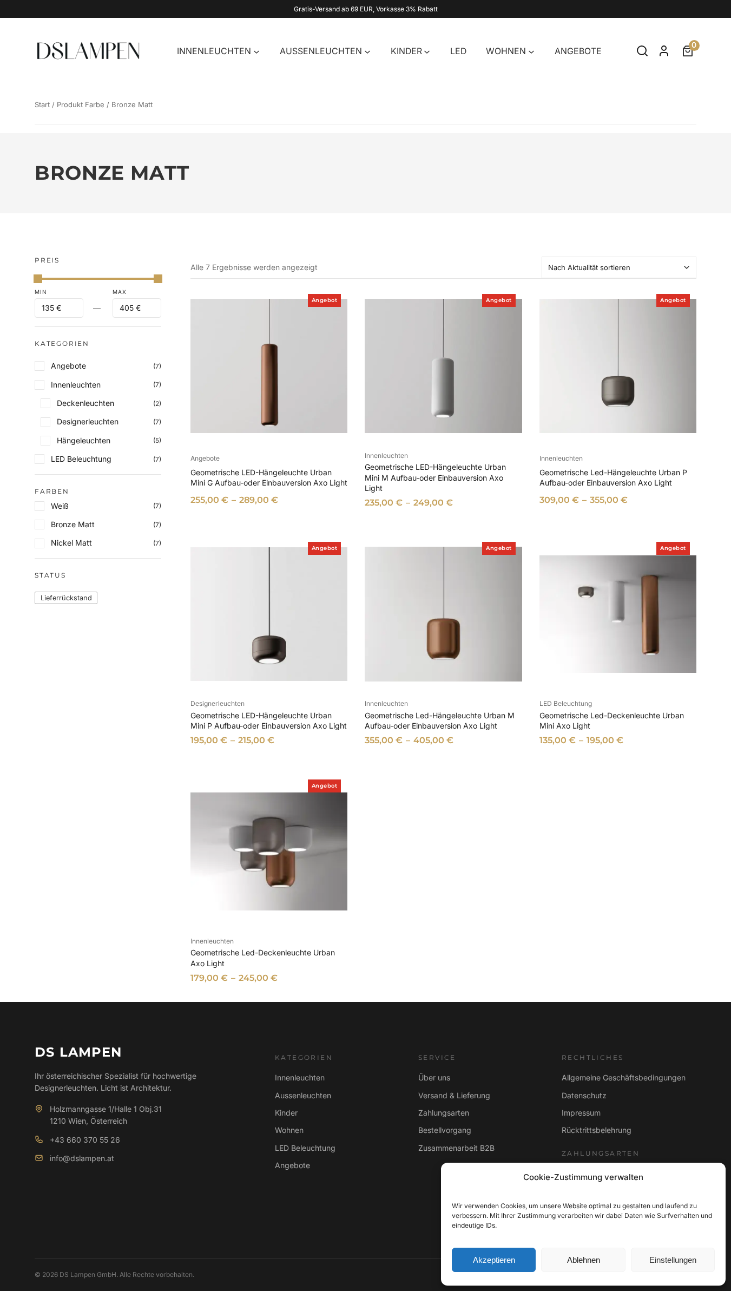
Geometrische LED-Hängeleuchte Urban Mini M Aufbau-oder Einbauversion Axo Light (435, 477)
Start (42, 104)
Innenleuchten (386, 455)
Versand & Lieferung (454, 1095)
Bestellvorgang (444, 1130)
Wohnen (289, 1130)
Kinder (286, 1112)
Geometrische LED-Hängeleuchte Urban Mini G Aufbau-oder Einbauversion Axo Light (268, 478)
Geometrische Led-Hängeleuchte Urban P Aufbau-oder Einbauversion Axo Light (613, 478)
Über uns (434, 1077)
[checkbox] (66, 598)
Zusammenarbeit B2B (456, 1147)
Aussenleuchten (303, 1095)
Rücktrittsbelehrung (596, 1130)
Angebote (205, 458)
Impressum (581, 1112)
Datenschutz (584, 1095)
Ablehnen (583, 1259)
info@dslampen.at (82, 1158)
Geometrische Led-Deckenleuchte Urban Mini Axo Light (611, 721)
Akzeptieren (494, 1259)
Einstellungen (672, 1259)
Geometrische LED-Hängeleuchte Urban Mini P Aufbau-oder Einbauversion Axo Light (268, 721)
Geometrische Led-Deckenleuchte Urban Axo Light (262, 958)
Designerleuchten (217, 703)
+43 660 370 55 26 (85, 1139)
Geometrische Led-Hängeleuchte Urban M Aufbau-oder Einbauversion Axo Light (440, 721)
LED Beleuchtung (565, 703)
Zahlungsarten (443, 1112)
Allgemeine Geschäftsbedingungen (624, 1077)
